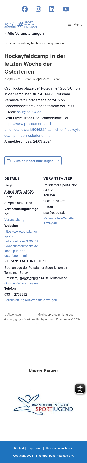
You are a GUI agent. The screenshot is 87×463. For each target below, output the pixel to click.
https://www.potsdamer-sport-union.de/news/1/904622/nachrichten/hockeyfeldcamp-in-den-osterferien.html (42, 129)
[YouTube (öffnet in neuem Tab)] (63, 9)
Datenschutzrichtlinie (59, 448)
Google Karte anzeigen (21, 283)
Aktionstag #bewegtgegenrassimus (19, 316)
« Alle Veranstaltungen (24, 33)
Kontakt (19, 448)
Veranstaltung (14, 219)
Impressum (35, 448)
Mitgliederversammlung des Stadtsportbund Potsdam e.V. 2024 (58, 316)
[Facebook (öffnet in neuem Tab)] (25, 9)
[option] (43, 405)
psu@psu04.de (29, 111)
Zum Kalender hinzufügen (34, 160)
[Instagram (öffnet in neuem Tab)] (38, 9)
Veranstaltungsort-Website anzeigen (30, 300)
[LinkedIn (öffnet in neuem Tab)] (51, 9)
